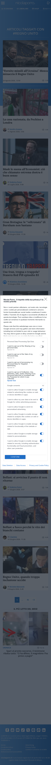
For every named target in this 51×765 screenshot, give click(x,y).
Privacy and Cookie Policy (39, 465)
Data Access (21, 465)
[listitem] (25, 341)
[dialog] (25, 382)
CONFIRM (15, 457)
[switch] (42, 347)
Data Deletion (7, 465)
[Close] (46, 300)
